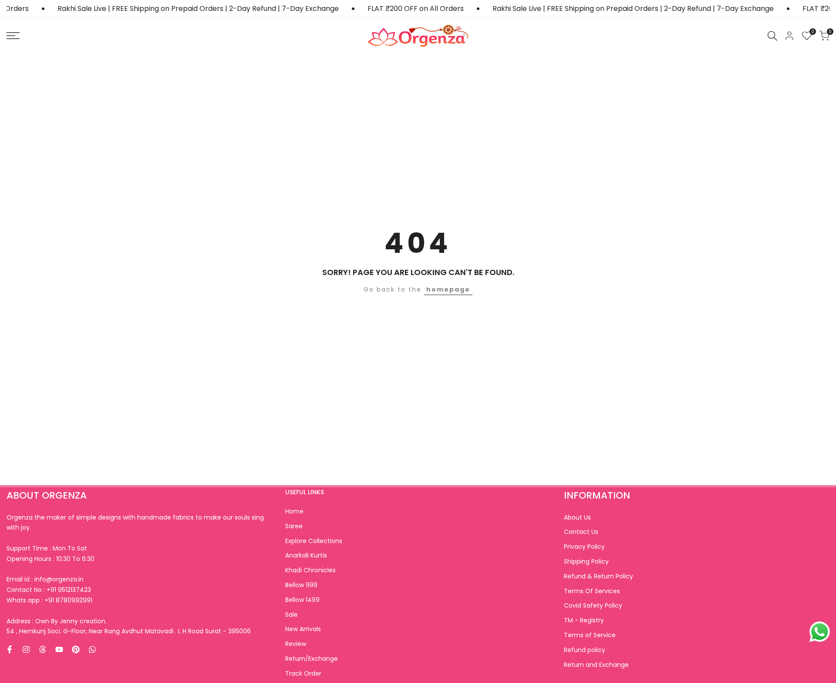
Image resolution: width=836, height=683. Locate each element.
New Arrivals (303, 629)
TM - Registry (584, 620)
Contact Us (581, 531)
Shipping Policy (586, 561)
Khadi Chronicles (310, 570)
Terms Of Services (592, 591)
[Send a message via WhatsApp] (820, 632)
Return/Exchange (311, 658)
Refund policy (584, 650)
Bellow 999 (301, 585)
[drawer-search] (772, 36)
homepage (448, 289)
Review (295, 643)
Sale (291, 614)
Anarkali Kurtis (306, 555)
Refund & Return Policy (598, 576)
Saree (294, 526)
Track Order (303, 673)
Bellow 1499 (302, 599)
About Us (577, 517)
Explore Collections (313, 541)
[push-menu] (13, 35)
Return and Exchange (596, 664)
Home (294, 511)
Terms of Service (590, 635)
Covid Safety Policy (593, 605)
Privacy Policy (584, 546)
